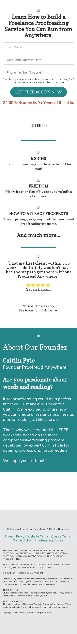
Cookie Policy (22, 540)
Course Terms (61, 536)
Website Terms (38, 536)
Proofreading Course (49, 540)
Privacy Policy (14, 536)
